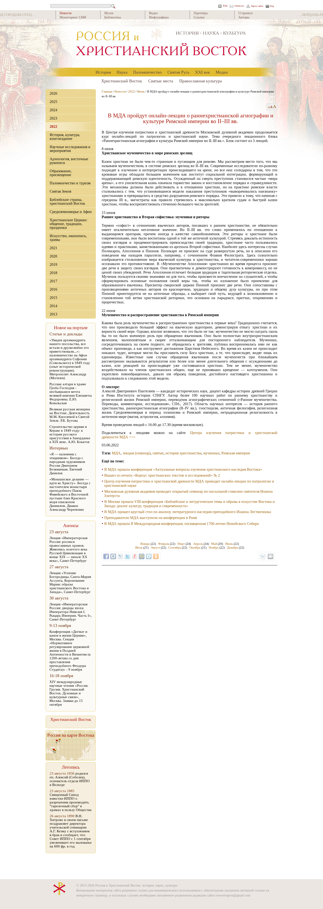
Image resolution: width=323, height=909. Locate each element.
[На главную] (161, 43)
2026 (53, 93)
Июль (139, 547)
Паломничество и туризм (70, 183)
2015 (53, 298)
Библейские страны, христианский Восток (67, 201)
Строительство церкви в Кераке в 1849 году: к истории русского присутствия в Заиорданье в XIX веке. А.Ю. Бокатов (69, 434)
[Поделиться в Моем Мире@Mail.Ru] (141, 556)
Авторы (243, 17)
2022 (53, 126)
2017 (53, 281)
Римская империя (235, 453)
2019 (53, 264)
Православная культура (200, 81)
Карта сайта (257, 6)
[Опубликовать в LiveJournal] (120, 556)
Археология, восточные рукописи (69, 161)
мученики (211, 453)
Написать (239, 6)
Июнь (141, 91)
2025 (53, 102)
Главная (107, 91)
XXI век (202, 72)
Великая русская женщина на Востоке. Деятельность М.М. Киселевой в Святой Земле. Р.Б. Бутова (69, 414)
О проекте (245, 13)
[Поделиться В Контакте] (113, 556)
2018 (53, 273)
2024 (53, 110)
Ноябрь (214, 547)
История (103, 72)
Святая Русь (178, 72)
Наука (122, 72)
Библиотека (112, 17)
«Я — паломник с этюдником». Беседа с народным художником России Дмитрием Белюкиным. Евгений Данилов (67, 463)
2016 (53, 289)
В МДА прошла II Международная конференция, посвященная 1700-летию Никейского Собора (181, 524)
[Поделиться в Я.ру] (134, 556)
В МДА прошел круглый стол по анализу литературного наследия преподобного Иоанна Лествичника (187, 512)
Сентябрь (174, 547)
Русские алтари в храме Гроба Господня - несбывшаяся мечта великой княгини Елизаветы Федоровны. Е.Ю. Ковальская (70, 393)
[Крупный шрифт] (271, 106)
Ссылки (199, 17)
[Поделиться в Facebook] (106, 556)
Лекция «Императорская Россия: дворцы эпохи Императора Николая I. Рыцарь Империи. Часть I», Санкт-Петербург (70, 611)
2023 (53, 118)
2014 (53, 306)
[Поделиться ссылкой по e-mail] (263, 556)
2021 (53, 248)
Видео (153, 13)
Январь (145, 543)
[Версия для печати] (270, 556)
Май (214, 543)
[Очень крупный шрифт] (274, 106)
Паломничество (147, 72)
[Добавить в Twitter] (127, 556)
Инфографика (159, 17)
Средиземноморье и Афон (71, 212)
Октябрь (195, 547)
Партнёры (201, 13)
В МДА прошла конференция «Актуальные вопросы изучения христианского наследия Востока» (183, 469)
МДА (116, 453)
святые (158, 453)
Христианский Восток (121, 81)
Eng (272, 6)
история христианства (183, 453)
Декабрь (232, 547)
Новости (120, 91)
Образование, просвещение (61, 173)
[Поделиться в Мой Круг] (149, 556)
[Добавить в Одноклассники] (156, 556)
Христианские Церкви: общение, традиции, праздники (68, 224)
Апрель (198, 543)
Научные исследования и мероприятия (70, 149)
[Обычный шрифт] (268, 106)
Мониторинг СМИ (73, 17)
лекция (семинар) (136, 453)
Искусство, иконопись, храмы (68, 238)
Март (181, 543)
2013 (53, 314)
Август (155, 547)
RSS (225, 6)
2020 (53, 256)
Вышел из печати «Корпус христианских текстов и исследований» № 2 (162, 475)
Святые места (160, 81)
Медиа (222, 72)
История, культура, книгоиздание (65, 137)
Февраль (163, 543)
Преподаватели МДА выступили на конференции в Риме (150, 518)
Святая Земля (60, 191)
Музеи (108, 13)
